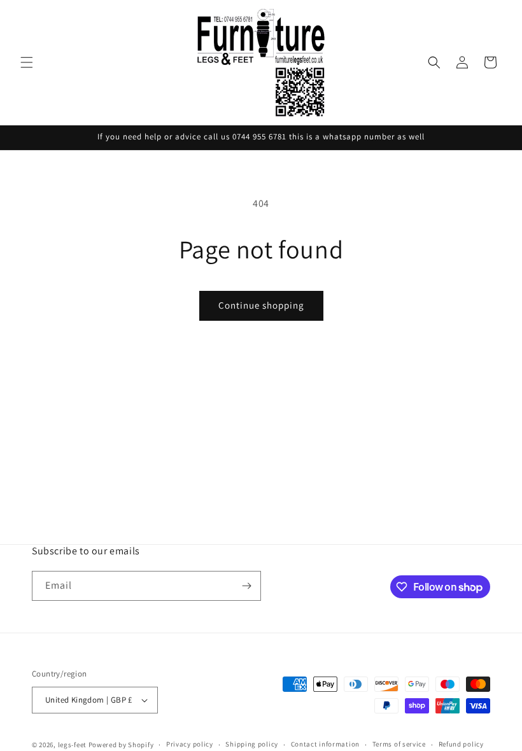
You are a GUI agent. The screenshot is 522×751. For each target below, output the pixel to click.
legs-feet (72, 744)
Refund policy (461, 744)
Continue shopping (261, 305)
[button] (27, 62)
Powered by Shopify (121, 744)
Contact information (325, 744)
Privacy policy (189, 744)
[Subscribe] (246, 586)
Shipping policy (251, 744)
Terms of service (399, 744)
